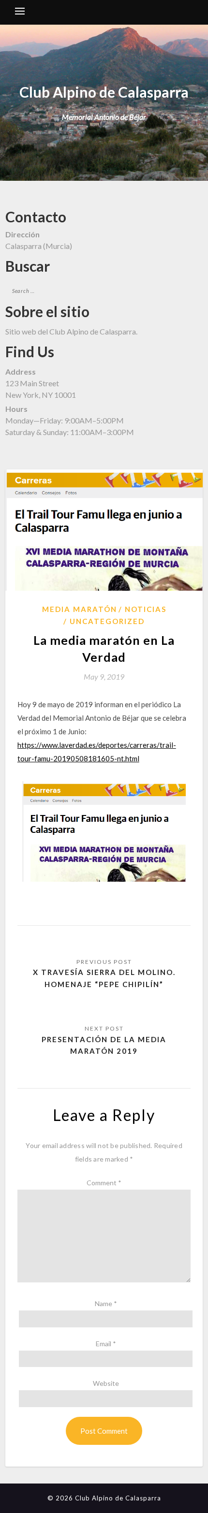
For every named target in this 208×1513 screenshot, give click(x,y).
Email (106, 1343)
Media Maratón (79, 609)
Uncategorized (107, 621)
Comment (104, 1182)
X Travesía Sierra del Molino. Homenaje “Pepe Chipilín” (104, 978)
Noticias (145, 609)
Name (106, 1303)
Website (106, 1383)
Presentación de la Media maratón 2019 (104, 1045)
